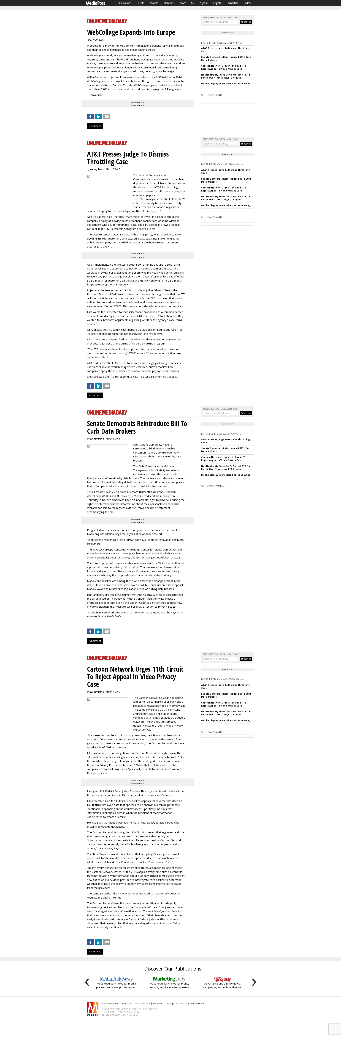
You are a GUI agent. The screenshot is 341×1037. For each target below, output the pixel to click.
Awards (154, 3)
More (183, 3)
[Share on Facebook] (90, 116)
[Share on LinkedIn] (98, 116)
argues (96, 805)
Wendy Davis (97, 169)
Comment (95, 125)
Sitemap (170, 1003)
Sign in (204, 3)
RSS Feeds (158, 1003)
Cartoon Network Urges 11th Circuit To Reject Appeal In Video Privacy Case (223, 67)
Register (217, 3)
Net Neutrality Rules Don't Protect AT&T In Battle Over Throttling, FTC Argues (226, 76)
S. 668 (160, 470)
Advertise (233, 3)
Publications (124, 3)
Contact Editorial (142, 1003)
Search (193, 3)
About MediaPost (111, 1003)
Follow (247, 3)
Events (140, 3)
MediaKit (126, 1003)
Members (169, 3)
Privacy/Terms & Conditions (190, 1003)
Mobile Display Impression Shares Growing (225, 83)
